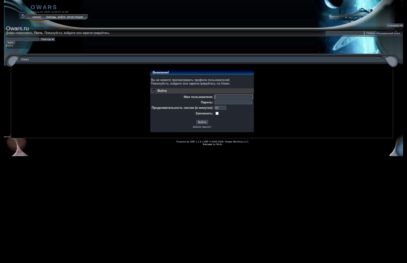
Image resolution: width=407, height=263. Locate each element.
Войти (61, 17)
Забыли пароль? (202, 126)
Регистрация (75, 17)
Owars (44, 7)
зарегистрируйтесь (95, 33)
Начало (37, 17)
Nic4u (219, 144)
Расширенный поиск (388, 33)
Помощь (51, 17)
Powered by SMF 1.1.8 (188, 141)
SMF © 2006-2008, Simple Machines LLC (226, 141)
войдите (69, 33)
